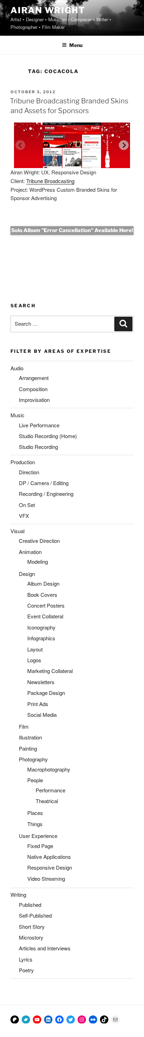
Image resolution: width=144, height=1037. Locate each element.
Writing (18, 894)
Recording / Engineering (46, 493)
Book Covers (42, 594)
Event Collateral (45, 616)
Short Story (32, 926)
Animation (30, 551)
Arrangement (34, 377)
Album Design (43, 583)
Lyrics (26, 959)
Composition (33, 389)
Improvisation (34, 399)
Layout (35, 649)
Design (27, 573)
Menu (75, 45)
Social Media (42, 714)
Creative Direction (39, 540)
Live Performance (39, 425)
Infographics (41, 638)
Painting (28, 748)
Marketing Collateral (50, 670)
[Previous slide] (20, 145)
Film (24, 726)
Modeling (37, 561)
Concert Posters (46, 605)
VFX (24, 515)
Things (35, 824)
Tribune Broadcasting (50, 180)
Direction (29, 472)
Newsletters (41, 682)
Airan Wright (47, 10)
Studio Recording (38, 446)
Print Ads (37, 703)
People (35, 780)
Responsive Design (49, 867)
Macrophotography (48, 769)
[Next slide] (124, 145)
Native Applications (49, 856)
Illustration (30, 737)
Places (35, 812)
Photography (33, 759)
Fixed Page (40, 845)
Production (22, 462)
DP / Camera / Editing (44, 482)
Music (17, 415)
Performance (50, 790)
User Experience (38, 835)
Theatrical (47, 801)
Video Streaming (46, 878)
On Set (27, 504)
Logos (34, 660)
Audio (16, 368)
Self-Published (35, 915)
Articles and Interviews (45, 948)
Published (30, 904)
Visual (17, 531)
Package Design (46, 692)
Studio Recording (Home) (48, 436)
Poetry (26, 970)
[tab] (66, 163)
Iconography (41, 627)
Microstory (31, 937)
